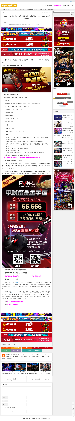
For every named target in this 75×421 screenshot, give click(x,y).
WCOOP (58, 99)
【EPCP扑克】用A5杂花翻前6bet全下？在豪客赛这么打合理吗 (67, 143)
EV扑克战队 (37, 347)
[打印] (40, 13)
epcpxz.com (14, 292)
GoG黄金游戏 (62, 97)
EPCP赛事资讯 (48, 5)
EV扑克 (26, 347)
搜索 (54, 11)
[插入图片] (50, 397)
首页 (42, 5)
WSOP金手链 (37, 350)
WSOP (5, 350)
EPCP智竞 (35, 355)
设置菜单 (71, 1)
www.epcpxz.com (14, 65)
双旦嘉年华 (70, 96)
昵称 (5, 397)
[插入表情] (47, 397)
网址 (4, 404)
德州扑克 (66, 93)
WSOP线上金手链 (26, 350)
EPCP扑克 (5, 347)
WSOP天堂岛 (16, 350)
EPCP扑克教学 (66, 5)
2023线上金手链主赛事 (63, 106)
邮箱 (5, 401)
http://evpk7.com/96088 (25, 157)
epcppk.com (17, 282)
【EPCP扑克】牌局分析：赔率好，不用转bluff (67, 157)
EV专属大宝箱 (16, 347)
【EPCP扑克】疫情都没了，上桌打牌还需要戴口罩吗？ (67, 163)
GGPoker (47, 347)
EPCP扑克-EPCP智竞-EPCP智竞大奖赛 (38, 418)
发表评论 (45, 12)
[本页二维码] (73, 416)
